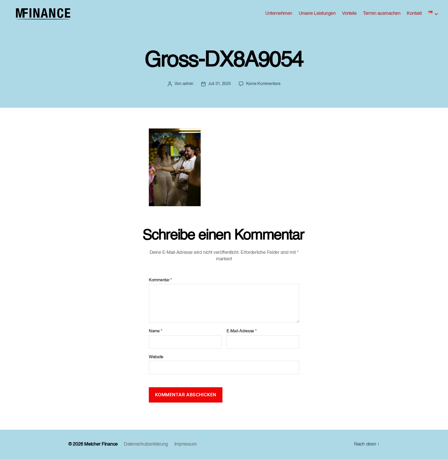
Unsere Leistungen (317, 13)
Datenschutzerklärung (146, 444)
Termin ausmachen (381, 13)
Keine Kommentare (263, 84)
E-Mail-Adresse (242, 331)
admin (188, 84)
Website (156, 357)
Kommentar (160, 280)
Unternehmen (278, 13)
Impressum (185, 444)
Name (155, 331)
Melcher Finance (101, 444)
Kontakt (414, 13)
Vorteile (349, 13)
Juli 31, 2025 (219, 84)
